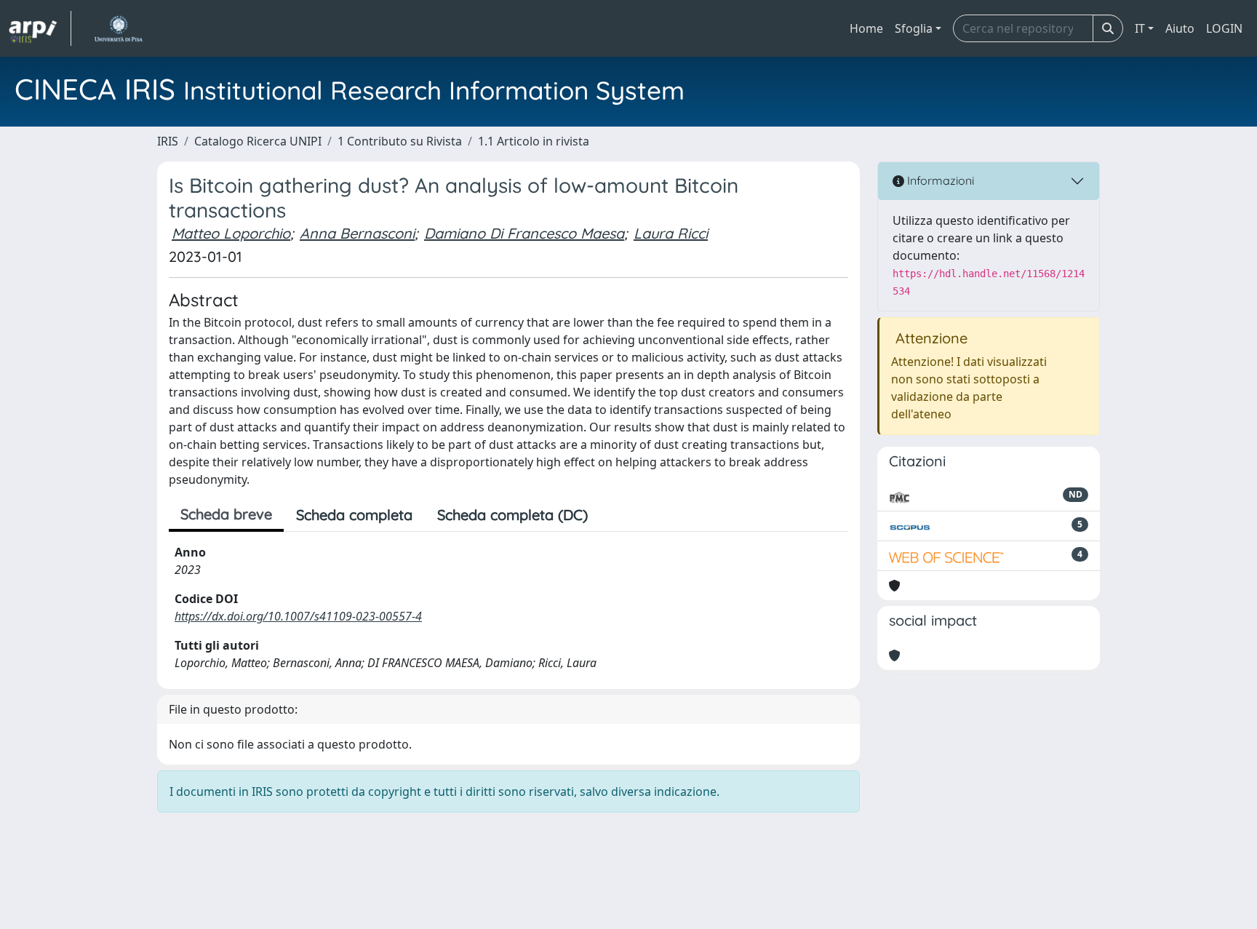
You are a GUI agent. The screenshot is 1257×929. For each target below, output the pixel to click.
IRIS (167, 141)
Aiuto (1179, 28)
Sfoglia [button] (914, 28)
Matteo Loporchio (231, 233)
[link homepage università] (118, 28)
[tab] (612, 515)
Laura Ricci (671, 233)
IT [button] (1140, 28)
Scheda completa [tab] (354, 515)
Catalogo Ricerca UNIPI (258, 141)
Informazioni (939, 180)
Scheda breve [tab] (226, 514)
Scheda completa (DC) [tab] (512, 515)
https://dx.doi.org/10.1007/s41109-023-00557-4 (298, 616)
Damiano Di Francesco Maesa (524, 233)
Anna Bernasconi (357, 233)
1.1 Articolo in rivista (533, 141)
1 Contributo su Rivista (400, 141)
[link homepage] (40, 28)
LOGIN (1224, 28)
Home (866, 28)
